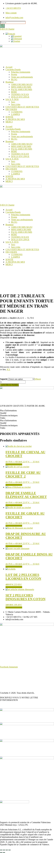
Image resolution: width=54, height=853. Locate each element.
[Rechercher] (2, 26)
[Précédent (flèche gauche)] (1, 852)
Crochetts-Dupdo (13, 69)
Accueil (9, 67)
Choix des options (14, 464)
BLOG (14, 79)
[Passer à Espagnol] (16, 36)
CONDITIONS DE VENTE (12, 676)
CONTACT (5, 688)
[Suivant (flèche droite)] (4, 852)
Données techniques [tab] (9, 415)
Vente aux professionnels (22, 77)
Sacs (13, 102)
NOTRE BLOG (7, 705)
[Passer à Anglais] (15, 41)
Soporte (3, 379)
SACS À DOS (12, 99)
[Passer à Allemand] (16, 38)
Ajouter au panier (9, 385)
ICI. (8, 369)
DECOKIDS (11, 109)
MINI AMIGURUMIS (21, 87)
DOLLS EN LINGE (20, 97)
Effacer (37, 379)
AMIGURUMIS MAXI (21, 84)
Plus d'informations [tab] (8, 410)
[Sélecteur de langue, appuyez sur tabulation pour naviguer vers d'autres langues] (10, 34)
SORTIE (9, 117)
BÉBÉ (14, 92)
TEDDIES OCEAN (20, 94)
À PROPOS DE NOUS (10, 671)
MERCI (9, 122)
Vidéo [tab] (2, 418)
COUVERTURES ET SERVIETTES (22, 107)
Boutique (10, 82)
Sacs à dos (15, 104)
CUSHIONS (16, 112)
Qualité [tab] (3, 413)
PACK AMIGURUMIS (21, 89)
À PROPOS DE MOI (15, 119)
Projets (14, 74)
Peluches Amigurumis (20, 72)
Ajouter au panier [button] (14, 587)
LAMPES (15, 114)
